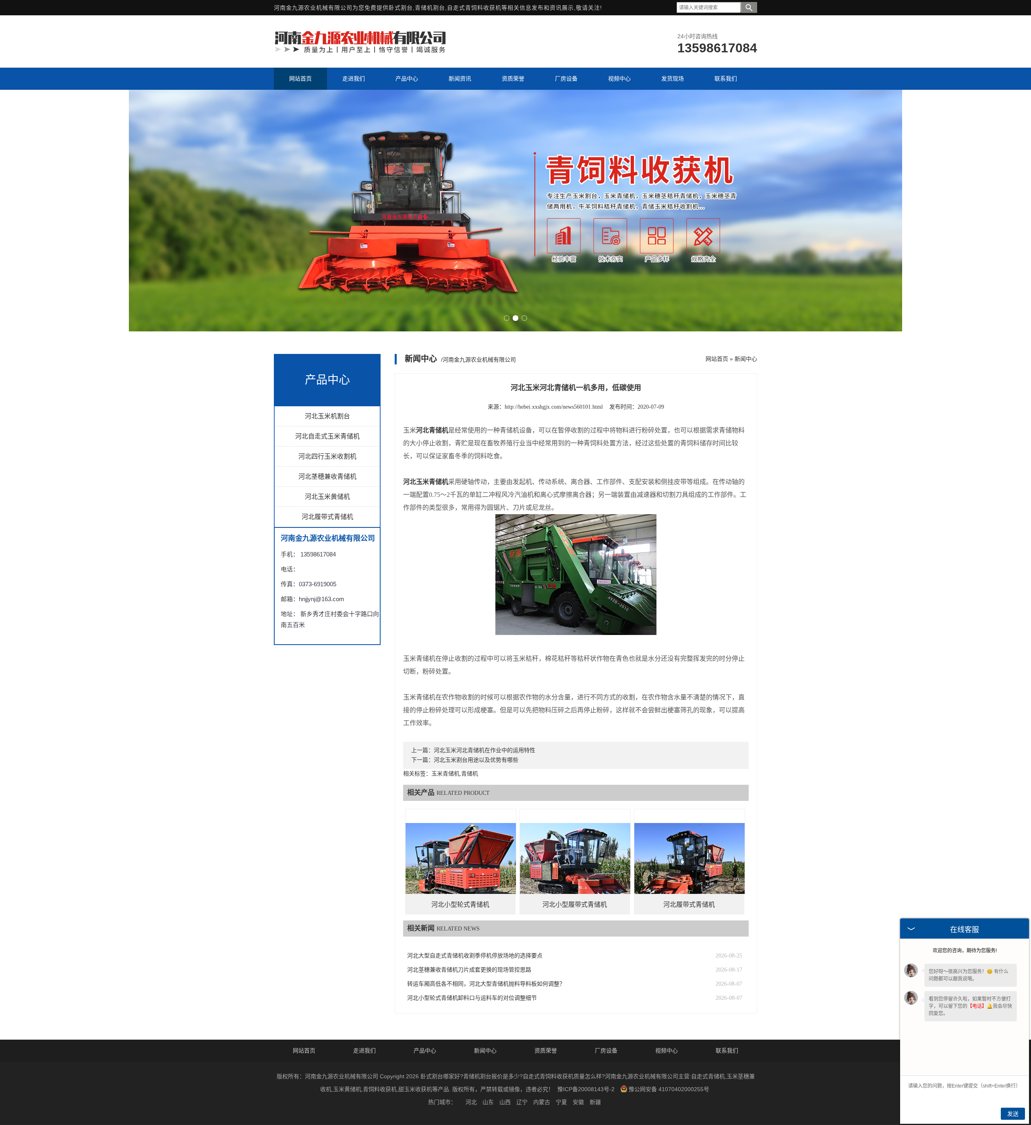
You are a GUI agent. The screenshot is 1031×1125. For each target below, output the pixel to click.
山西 (505, 1102)
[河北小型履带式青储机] (575, 864)
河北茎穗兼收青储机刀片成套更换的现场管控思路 (469, 970)
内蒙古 (541, 1102)
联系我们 (727, 1050)
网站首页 (717, 359)
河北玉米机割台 (327, 416)
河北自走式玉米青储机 (327, 436)
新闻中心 (746, 359)
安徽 (578, 1102)
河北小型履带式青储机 (574, 904)
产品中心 (425, 1050)
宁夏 (561, 1102)
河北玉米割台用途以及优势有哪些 (476, 760)
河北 (471, 1102)
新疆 (595, 1102)
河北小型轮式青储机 (460, 904)
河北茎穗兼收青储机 (327, 476)
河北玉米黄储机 (327, 496)
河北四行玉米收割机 (327, 456)
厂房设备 (606, 1050)
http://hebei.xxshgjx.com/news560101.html (554, 407)
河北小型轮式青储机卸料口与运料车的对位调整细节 (472, 998)
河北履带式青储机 (327, 516)
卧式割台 (401, 7)
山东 (488, 1102)
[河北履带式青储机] (689, 864)
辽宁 (522, 1102)
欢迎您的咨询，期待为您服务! (965, 950)
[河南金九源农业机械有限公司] (360, 52)
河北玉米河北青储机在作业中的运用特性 (484, 750)
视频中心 (666, 1050)
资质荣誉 (545, 1050)
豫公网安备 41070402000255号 (669, 1089)
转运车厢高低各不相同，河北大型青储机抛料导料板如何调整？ (486, 984)
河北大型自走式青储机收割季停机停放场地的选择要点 (474, 956)
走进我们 (364, 1050)
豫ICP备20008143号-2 (586, 1089)
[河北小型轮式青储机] (461, 864)
